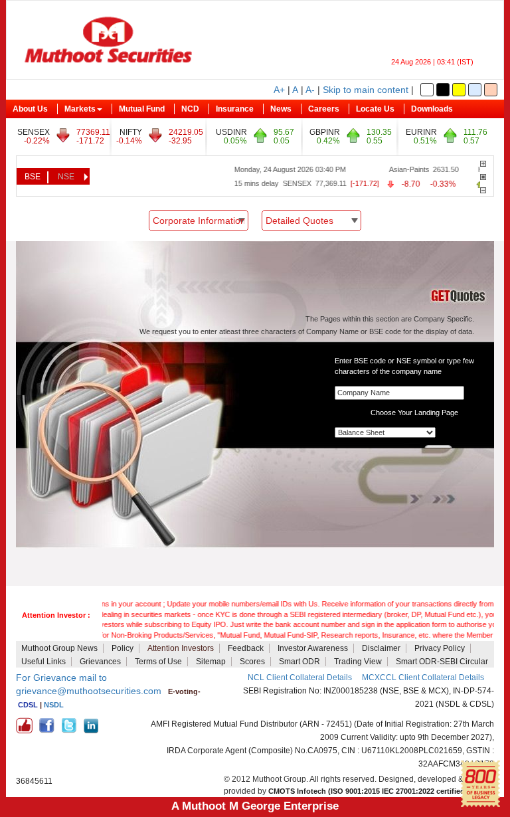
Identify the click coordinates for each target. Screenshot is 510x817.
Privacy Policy (439, 648)
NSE (66, 176)
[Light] (427, 89)
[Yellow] (459, 89)
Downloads (432, 109)
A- (310, 89)
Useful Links (43, 661)
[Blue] (474, 89)
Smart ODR (299, 661)
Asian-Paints (399, 169)
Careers (323, 109)
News (281, 109)
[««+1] (483, 164)
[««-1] (483, 190)
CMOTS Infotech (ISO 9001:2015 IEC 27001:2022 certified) (368, 791)
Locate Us (375, 109)
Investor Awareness (313, 648)
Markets (80, 109)
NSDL (54, 705)
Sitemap (211, 661)
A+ (279, 89)
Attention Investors (180, 648)
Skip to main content (365, 89)
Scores (252, 661)
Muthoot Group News (59, 648)
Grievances (100, 661)
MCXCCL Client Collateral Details (423, 677)
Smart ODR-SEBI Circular (442, 661)
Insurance (235, 109)
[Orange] (490, 89)
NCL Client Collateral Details (300, 677)
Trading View (358, 661)
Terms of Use (158, 661)
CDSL (28, 705)
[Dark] (443, 89)
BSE (33, 176)
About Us (30, 109)
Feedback (246, 648)
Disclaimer (381, 648)
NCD (190, 109)
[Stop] (483, 177)
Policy (122, 648)
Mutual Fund (142, 109)
